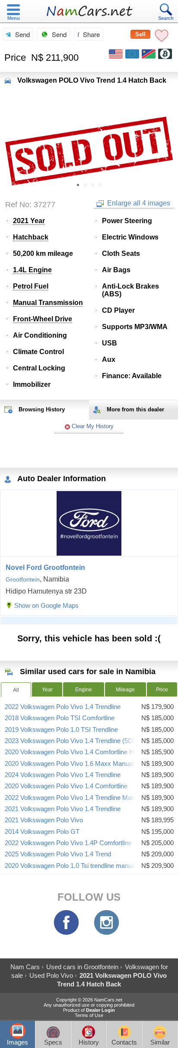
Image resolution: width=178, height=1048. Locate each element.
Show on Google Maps (46, 605)
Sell (140, 34)
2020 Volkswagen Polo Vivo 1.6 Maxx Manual (69, 763)
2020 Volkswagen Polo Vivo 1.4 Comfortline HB (71, 752)
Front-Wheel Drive (42, 319)
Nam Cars (25, 966)
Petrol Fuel (30, 286)
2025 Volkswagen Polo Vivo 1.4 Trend (58, 854)
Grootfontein (23, 579)
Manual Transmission (48, 302)
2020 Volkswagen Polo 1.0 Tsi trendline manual (71, 865)
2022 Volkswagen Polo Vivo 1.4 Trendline (63, 706)
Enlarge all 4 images (137, 203)
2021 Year (29, 220)
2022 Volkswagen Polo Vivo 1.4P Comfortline (68, 843)
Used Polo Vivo (51, 975)
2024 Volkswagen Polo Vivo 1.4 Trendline (63, 774)
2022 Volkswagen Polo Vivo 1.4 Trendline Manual (74, 797)
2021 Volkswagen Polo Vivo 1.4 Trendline (63, 808)
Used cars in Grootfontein (82, 966)
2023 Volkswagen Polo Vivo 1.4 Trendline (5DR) (72, 740)
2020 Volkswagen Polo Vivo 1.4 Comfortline (66, 786)
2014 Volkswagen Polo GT (42, 831)
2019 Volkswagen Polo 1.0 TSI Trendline (61, 729)
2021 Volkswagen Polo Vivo (44, 820)
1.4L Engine (32, 270)
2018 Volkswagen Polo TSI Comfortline (59, 718)
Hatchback (30, 237)
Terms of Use (89, 1015)
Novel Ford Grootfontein (45, 567)
